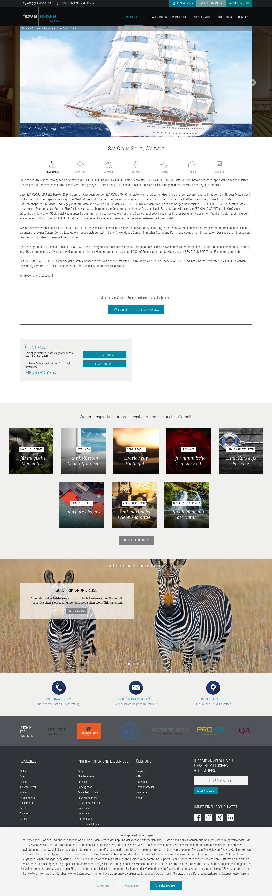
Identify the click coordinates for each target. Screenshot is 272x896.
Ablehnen (102, 885)
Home (25, 28)
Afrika (23, 771)
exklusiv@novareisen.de (78, 3)
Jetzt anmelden (206, 790)
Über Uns (225, 17)
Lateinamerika (27, 798)
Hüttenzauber (85, 819)
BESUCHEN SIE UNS (213, 699)
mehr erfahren (76, 610)
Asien (22, 776)
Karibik (23, 792)
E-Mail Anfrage (104, 364)
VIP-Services (203, 17)
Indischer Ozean (28, 787)
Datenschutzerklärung (235, 873)
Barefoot (82, 782)
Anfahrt (140, 798)
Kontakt (243, 17)
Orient (23, 808)
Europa (23, 782)
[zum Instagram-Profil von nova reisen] (208, 818)
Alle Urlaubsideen (136, 540)
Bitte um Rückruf (105, 355)
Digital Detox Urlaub (88, 792)
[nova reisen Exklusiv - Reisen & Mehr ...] (41, 16)
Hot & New (83, 813)
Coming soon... (86, 787)
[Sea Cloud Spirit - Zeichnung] (136, 81)
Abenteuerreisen (86, 776)
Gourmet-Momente (88, 798)
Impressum (142, 771)
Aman (81, 771)
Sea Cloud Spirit (67, 28)
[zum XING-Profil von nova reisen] (219, 818)
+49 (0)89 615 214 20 (39, 3)
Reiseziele (133, 17)
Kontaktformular (145, 787)
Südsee (23, 819)
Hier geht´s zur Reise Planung (138, 310)
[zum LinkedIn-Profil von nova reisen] (230, 818)
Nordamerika (27, 803)
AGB (138, 776)
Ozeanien (24, 813)
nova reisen (142, 792)
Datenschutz (143, 782)
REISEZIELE (28, 761)
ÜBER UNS (143, 761)
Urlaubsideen (157, 17)
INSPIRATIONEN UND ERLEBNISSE (103, 761)
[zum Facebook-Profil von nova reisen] (197, 818)
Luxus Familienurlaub (89, 803)
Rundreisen (180, 17)
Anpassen (132, 885)
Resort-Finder (213, 3)
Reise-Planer (184, 3)
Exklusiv (36, 28)
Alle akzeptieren (166, 885)
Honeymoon (84, 808)
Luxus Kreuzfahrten (88, 824)
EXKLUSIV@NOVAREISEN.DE (136, 699)
